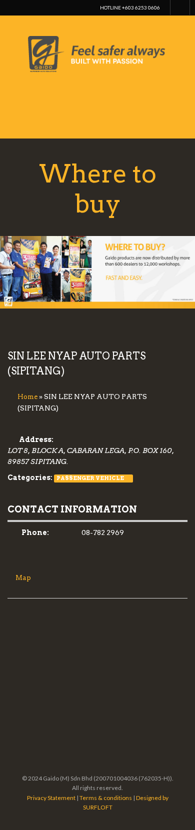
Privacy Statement (51, 798)
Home (28, 396)
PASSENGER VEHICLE (90, 478)
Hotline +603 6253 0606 (130, 7)
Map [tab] (23, 578)
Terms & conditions (106, 798)
